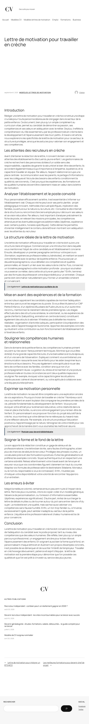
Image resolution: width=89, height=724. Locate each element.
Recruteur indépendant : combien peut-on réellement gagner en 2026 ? (35, 606)
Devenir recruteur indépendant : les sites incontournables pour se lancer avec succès (42, 615)
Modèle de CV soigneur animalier (18, 635)
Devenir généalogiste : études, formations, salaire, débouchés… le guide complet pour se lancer (42, 625)
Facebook (82, 706)
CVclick (81, 92)
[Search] (66, 708)
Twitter (80, 709)
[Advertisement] (45, 71)
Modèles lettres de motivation (35, 92)
